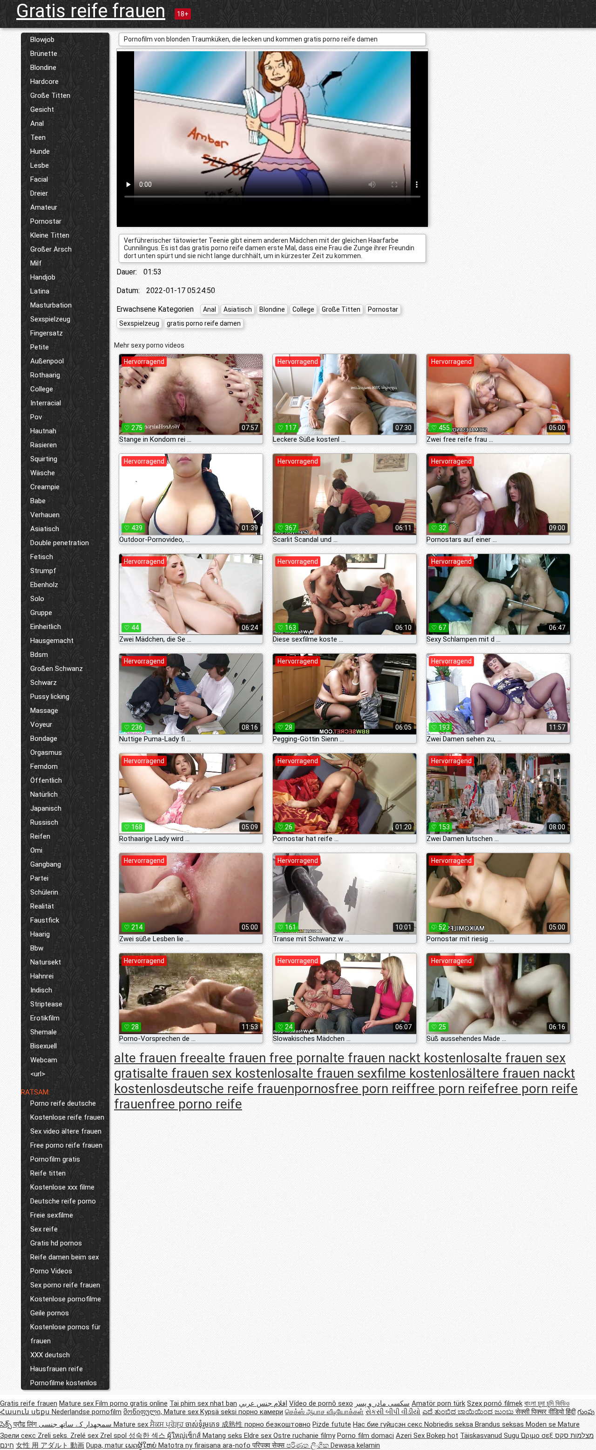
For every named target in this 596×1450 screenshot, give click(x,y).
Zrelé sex (85, 1435)
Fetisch (41, 557)
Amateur (43, 207)
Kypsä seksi (219, 1412)
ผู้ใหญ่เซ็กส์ (185, 1435)
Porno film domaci (365, 1435)
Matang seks (223, 1435)
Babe (38, 501)
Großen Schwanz (56, 668)
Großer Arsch (51, 249)
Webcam (43, 1060)
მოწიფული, (143, 1412)
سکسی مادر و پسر (382, 1403)
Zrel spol (114, 1435)
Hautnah (43, 431)
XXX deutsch (50, 1355)
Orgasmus (46, 752)
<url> (37, 1074)
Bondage (43, 738)
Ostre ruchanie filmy (304, 1435)
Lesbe (39, 165)
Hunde (40, 151)
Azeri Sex (411, 1435)
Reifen (40, 836)
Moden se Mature (553, 1424)
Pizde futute (331, 1424)
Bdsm (39, 654)
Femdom (44, 766)
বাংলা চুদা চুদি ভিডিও (546, 1403)
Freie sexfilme (51, 1215)
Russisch (44, 822)
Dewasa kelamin (355, 1445)
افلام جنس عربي (263, 1403)
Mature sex (77, 1403)
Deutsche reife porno (63, 1201)
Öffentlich (46, 780)
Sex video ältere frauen (66, 1131)
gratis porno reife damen (204, 323)
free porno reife (196, 1104)
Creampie (45, 487)
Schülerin (44, 892)
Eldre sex (258, 1435)
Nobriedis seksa (449, 1424)
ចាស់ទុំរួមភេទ (203, 1424)
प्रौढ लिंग (26, 1424)
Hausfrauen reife (56, 1369)
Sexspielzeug (50, 319)
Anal (37, 123)
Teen (38, 137)
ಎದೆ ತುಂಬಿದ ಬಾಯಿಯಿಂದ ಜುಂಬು (468, 1412)
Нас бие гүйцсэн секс (388, 1424)
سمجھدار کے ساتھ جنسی (76, 1424)
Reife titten (48, 1173)
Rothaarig (45, 375)
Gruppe (41, 613)
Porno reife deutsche (63, 1103)
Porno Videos (51, 1271)
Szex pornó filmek (494, 1403)
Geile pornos (49, 1313)
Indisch (41, 990)
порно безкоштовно (277, 1424)
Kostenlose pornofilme (65, 1299)
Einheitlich (45, 626)
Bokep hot (442, 1435)
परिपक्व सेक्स (269, 1445)
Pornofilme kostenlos (63, 1383)
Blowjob (42, 39)
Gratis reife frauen (90, 11)
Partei (39, 878)
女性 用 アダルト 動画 (50, 1445)
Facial (39, 179)
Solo (37, 599)
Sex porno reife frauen (65, 1285)
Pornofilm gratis (55, 1159)
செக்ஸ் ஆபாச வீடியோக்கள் (324, 1412)
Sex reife (44, 1229)
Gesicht (42, 109)
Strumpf (43, 571)
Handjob (42, 277)
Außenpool (47, 361)
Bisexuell (43, 1046)
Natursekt (45, 962)
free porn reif (373, 1088)
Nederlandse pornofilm (87, 1412)
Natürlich (44, 794)
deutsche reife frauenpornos (252, 1088)
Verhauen (45, 515)
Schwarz (43, 682)
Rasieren (43, 445)
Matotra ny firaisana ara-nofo (205, 1445)
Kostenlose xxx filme (62, 1187)
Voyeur (41, 724)
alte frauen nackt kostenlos (401, 1058)
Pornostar (45, 221)
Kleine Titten (49, 235)
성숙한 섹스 (148, 1435)
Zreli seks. (54, 1435)
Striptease (46, 1004)
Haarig (40, 934)
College (41, 389)
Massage (44, 710)
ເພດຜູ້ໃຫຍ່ (141, 1445)
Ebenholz (44, 585)
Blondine (43, 67)
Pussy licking (49, 696)
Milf (36, 263)
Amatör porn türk (438, 1403)
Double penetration (59, 543)
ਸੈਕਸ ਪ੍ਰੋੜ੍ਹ (167, 1424)
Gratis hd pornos (56, 1243)
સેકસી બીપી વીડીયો (393, 1412)
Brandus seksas (500, 1424)
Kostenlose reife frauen (67, 1117)
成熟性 (233, 1424)
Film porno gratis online (131, 1403)
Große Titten (50, 95)
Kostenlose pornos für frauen (65, 1334)
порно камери (260, 1412)
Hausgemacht (52, 640)
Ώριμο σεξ (538, 1435)
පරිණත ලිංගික (308, 1445)
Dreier (39, 193)
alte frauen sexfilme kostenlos (378, 1073)
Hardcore (44, 81)
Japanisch (45, 808)
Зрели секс (19, 1435)
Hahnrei (42, 976)
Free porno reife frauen (66, 1145)
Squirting (43, 459)
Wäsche (42, 473)
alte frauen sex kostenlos (218, 1073)
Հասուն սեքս (26, 1412)
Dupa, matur (105, 1445)
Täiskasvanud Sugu (490, 1435)
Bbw (36, 948)
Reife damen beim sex (64, 1257)
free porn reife (452, 1088)
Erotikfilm (45, 1018)
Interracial (45, 403)
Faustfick (44, 920)
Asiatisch (44, 529)
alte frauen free (158, 1058)
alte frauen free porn (263, 1058)
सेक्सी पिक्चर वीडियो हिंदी (545, 1412)
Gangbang (45, 864)
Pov (36, 417)
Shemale (43, 1032)
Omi (36, 850)
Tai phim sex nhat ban (203, 1403)
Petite (39, 347)
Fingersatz (46, 333)
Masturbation (51, 305)
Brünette (43, 53)
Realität (42, 906)
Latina (39, 291)
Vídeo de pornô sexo (321, 1403)
